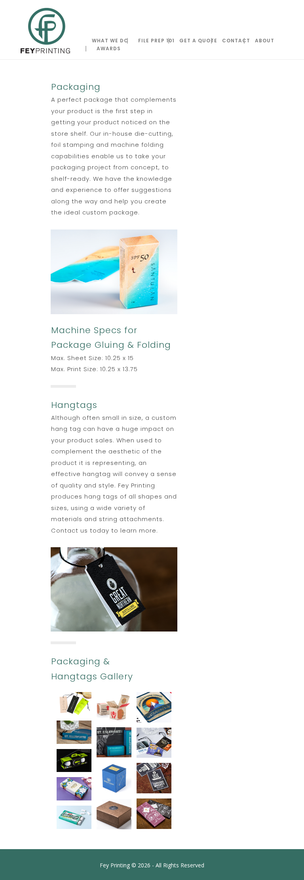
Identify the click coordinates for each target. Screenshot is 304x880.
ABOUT (264, 41)
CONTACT (236, 41)
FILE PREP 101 (156, 41)
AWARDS (109, 48)
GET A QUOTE (198, 41)
